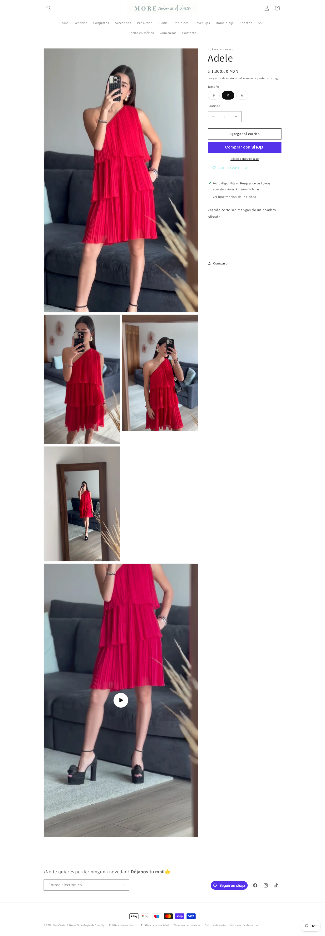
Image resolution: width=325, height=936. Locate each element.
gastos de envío (223, 78)
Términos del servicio (186, 925)
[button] (49, 8)
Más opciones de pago (245, 158)
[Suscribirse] (123, 885)
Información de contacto (245, 925)
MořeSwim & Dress (64, 925)
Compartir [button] (221, 263)
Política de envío (215, 925)
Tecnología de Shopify (91, 925)
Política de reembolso (123, 925)
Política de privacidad (155, 925)
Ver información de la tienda (234, 196)
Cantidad (214, 106)
